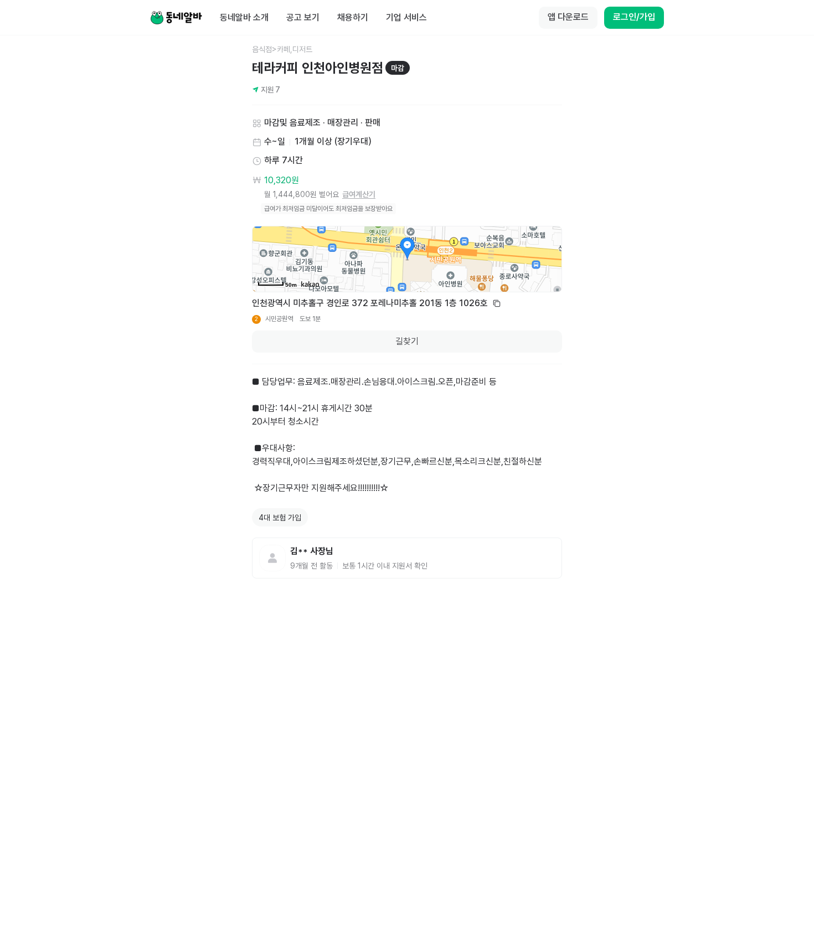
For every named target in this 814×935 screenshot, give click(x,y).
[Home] (176, 17)
